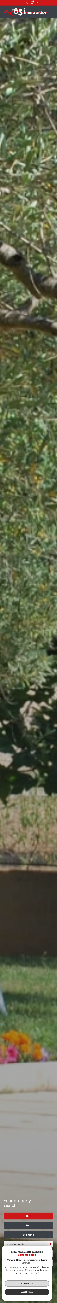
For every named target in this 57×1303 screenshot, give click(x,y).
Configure (27, 1283)
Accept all (27, 1291)
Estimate (28, 1234)
